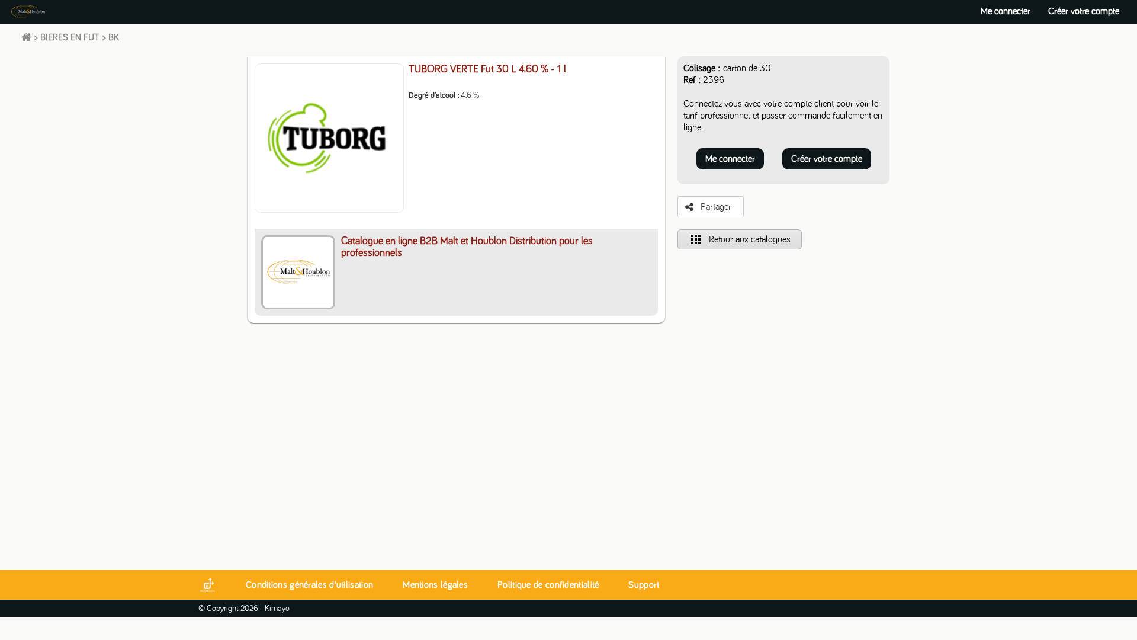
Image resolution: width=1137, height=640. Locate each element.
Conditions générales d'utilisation (309, 585)
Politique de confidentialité (548, 585)
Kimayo (277, 608)
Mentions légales (435, 585)
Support (643, 585)
